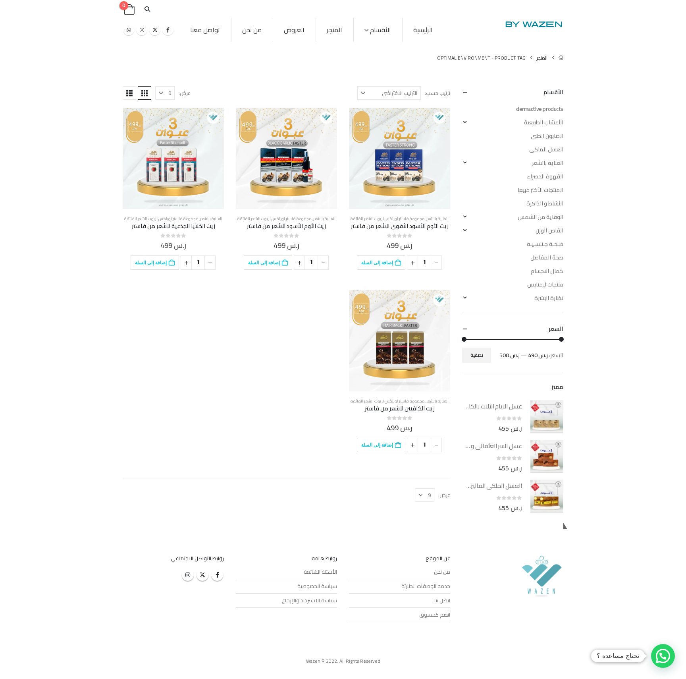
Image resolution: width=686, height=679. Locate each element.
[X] (154, 29)
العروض (294, 30)
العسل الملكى (546, 149)
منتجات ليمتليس (545, 284)
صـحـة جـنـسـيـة (545, 244)
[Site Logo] (533, 24)
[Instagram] (141, 29)
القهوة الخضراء (545, 176)
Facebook (217, 575)
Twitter (202, 575)
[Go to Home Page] (561, 58)
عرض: (185, 93)
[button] (147, 9)
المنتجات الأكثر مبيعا (540, 190)
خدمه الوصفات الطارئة (425, 586)
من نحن (252, 30)
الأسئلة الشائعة (320, 571)
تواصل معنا (205, 30)
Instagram (188, 575)
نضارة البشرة (548, 298)
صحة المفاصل (546, 257)
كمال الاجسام (547, 271)
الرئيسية (423, 30)
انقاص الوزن (549, 230)
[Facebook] (167, 29)
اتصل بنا (442, 600)
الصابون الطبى (547, 136)
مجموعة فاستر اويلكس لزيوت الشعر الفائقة (388, 218)
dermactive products (539, 109)
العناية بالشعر (437, 218)
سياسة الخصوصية (317, 586)
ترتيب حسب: (437, 93)
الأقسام (380, 30)
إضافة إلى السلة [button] (377, 262)
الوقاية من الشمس (540, 217)
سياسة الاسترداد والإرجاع (309, 600)
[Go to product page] (399, 158)
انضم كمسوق (434, 614)
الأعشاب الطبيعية (543, 122)
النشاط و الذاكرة (544, 203)
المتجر (334, 30)
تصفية (476, 355)
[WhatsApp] (128, 29)
